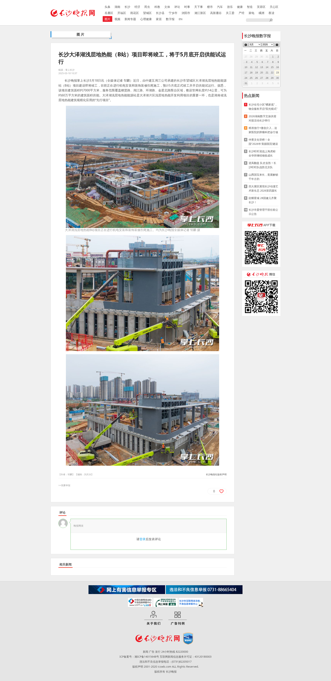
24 (246, 78)
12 (256, 67)
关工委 (230, 13)
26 (256, 78)
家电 (251, 13)
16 (277, 67)
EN (180, 19)
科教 (157, 7)
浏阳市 (186, 13)
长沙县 (160, 13)
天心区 (274, 7)
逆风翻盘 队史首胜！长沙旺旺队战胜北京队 (262, 165)
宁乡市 (173, 13)
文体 (167, 7)
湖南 (117, 7)
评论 (177, 7)
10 (246, 67)
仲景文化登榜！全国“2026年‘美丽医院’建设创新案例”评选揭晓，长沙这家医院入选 (263, 142)
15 (272, 67)
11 (251, 67)
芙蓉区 (261, 7)
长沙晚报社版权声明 (216, 474)
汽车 (220, 7)
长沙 (127, 7)
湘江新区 (200, 13)
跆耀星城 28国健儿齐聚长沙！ (263, 200)
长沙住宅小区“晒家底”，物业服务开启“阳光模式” (263, 107)
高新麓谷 (216, 13)
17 (246, 72)
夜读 (271, 13)
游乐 (230, 7)
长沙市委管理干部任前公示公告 (263, 212)
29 (272, 78)
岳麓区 (109, 13)
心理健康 (146, 19)
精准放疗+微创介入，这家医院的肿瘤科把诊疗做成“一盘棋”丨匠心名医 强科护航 (263, 130)
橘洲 (261, 13)
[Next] (277, 45)
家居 (159, 19)
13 (261, 67)
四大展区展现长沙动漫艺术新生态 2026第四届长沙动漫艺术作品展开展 (263, 188)
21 (267, 72)
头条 (107, 7)
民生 (147, 7)
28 (267, 78)
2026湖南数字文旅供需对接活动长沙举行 (262, 118)
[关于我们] (153, 618)
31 (246, 83)
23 (277, 72)
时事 (187, 7)
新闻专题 (130, 19)
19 (256, 72)
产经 (241, 13)
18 (251, 72)
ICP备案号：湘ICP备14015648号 (139, 656)
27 (261, 78)
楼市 (210, 7)
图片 (107, 19)
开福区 (121, 13)
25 (251, 78)
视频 (117, 19)
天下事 (198, 7)
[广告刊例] (177, 618)
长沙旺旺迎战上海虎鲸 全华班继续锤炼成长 (263, 153)
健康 (240, 7)
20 (261, 72)
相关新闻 (65, 564)
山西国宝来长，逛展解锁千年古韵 (263, 177)
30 (277, 78)
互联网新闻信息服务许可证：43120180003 (185, 656)
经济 (137, 7)
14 (267, 67)
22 (272, 72)
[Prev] (245, 45)
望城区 (147, 13)
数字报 (170, 19)
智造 (250, 7)
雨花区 (134, 13)
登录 (142, 539)
